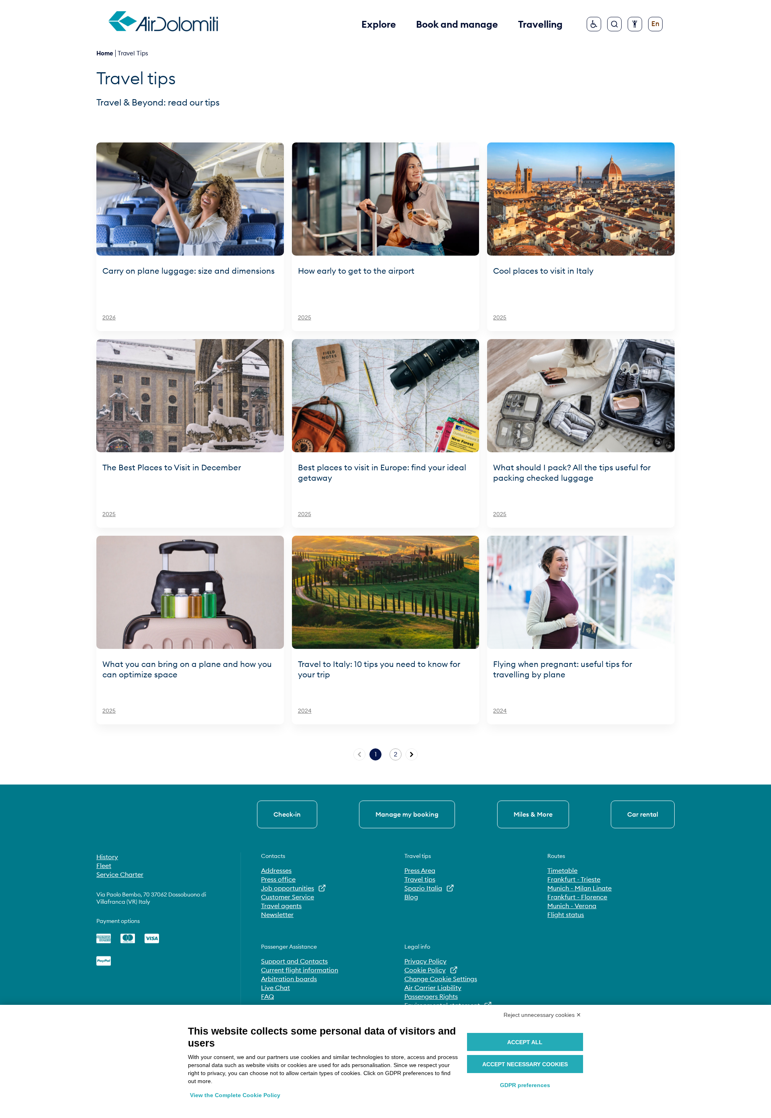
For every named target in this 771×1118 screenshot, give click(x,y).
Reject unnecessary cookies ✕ (542, 1015)
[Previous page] (359, 754)
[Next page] (412, 754)
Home (104, 53)
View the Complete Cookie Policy (235, 1095)
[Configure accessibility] (635, 24)
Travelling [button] (540, 24)
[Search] (614, 24)
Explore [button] (378, 24)
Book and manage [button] (457, 24)
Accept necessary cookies (525, 1064)
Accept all (525, 1042)
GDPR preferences (525, 1085)
